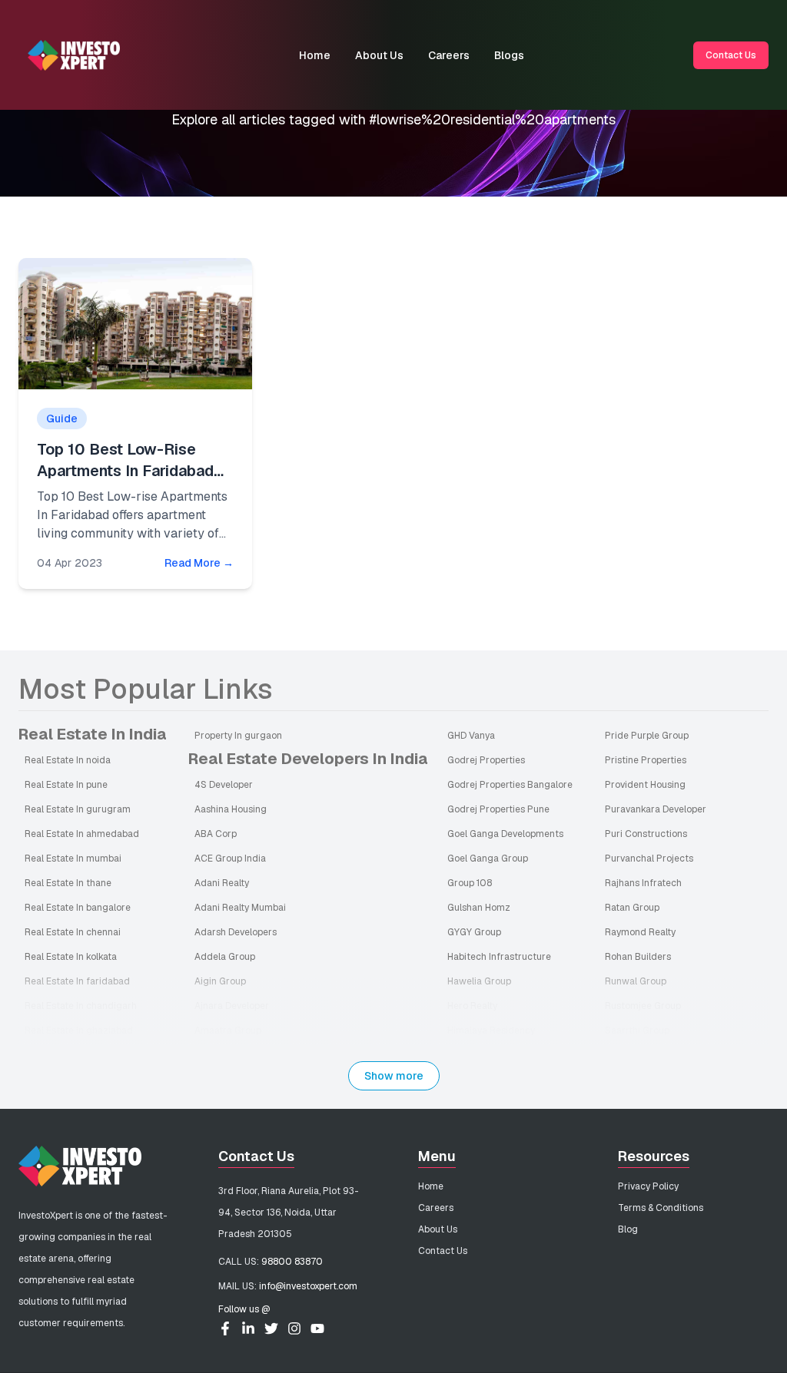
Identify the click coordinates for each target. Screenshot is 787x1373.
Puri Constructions (646, 834)
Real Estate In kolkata (71, 957)
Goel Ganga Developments (505, 834)
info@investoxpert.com (308, 1286)
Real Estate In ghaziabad (79, 1030)
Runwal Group (635, 981)
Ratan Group (632, 908)
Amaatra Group (227, 1030)
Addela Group (224, 957)
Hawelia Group (479, 981)
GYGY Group (474, 932)
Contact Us (731, 55)
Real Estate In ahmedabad (82, 834)
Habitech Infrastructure (499, 957)
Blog (628, 1229)
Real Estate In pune (66, 785)
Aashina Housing (230, 809)
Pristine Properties (645, 760)
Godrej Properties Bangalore (510, 785)
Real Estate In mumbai (73, 858)
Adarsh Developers (235, 932)
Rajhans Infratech (643, 883)
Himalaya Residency (491, 1030)
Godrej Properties (486, 760)
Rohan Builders (638, 957)
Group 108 (469, 883)
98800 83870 (292, 1262)
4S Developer (223, 785)
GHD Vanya (471, 736)
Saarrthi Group (637, 1030)
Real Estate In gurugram (78, 809)
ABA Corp (215, 834)
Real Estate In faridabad (77, 981)
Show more (393, 1076)
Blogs (509, 55)
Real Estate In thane (68, 883)
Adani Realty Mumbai (240, 908)
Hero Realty (472, 1006)
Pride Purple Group (647, 736)
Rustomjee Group (643, 1006)
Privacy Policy (648, 1186)
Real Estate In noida (68, 760)
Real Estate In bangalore (78, 908)
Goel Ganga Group (487, 858)
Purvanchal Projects (649, 858)
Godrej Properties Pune (498, 809)
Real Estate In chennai (73, 932)
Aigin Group (220, 981)
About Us (379, 55)
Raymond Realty (640, 932)
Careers (449, 55)
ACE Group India (230, 858)
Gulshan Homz (478, 908)
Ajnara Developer (231, 1006)
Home (314, 55)
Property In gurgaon (238, 736)
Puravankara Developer (655, 809)
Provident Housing (645, 785)
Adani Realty (221, 883)
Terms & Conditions (660, 1208)
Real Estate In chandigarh (81, 1006)
